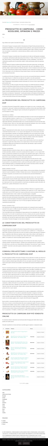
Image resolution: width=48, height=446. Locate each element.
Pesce (3, 409)
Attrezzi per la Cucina (6, 394)
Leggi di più (26, 443)
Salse (3, 410)
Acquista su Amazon (40, 332)
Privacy (3, 424)
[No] (46, 442)
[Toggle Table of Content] (3, 37)
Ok (20, 443)
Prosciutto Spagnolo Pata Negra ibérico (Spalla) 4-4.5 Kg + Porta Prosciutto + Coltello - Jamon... (20, 358)
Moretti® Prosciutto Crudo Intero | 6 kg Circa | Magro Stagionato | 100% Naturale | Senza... (19, 353)
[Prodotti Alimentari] (24, 15)
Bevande (4, 395)
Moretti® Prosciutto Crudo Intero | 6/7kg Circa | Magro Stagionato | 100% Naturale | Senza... (19, 337)
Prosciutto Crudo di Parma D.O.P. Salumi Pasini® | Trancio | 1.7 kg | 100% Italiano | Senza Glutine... (20, 363)
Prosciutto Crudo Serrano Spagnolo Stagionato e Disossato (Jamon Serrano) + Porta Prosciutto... (19, 367)
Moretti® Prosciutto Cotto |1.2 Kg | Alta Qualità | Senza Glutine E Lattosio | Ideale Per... (19, 371)
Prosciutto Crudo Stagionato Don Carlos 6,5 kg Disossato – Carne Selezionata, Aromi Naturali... (19, 342)
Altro (27, 383)
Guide (3, 405)
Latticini (4, 407)
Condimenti (4, 399)
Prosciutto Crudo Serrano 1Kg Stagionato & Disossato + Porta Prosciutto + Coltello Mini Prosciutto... (18, 348)
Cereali (3, 397)
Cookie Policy (5, 422)
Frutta (3, 404)
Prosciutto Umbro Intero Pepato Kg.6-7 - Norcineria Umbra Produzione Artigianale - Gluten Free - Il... (20, 376)
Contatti (4, 420)
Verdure (4, 412)
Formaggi (4, 402)
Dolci (3, 400)
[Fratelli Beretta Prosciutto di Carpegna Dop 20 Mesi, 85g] (7, 332)
